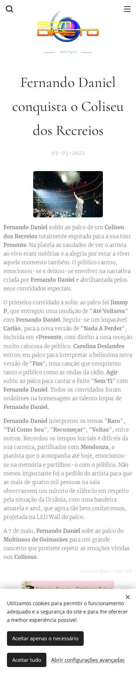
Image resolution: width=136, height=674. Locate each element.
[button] (9, 8)
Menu (127, 9)
